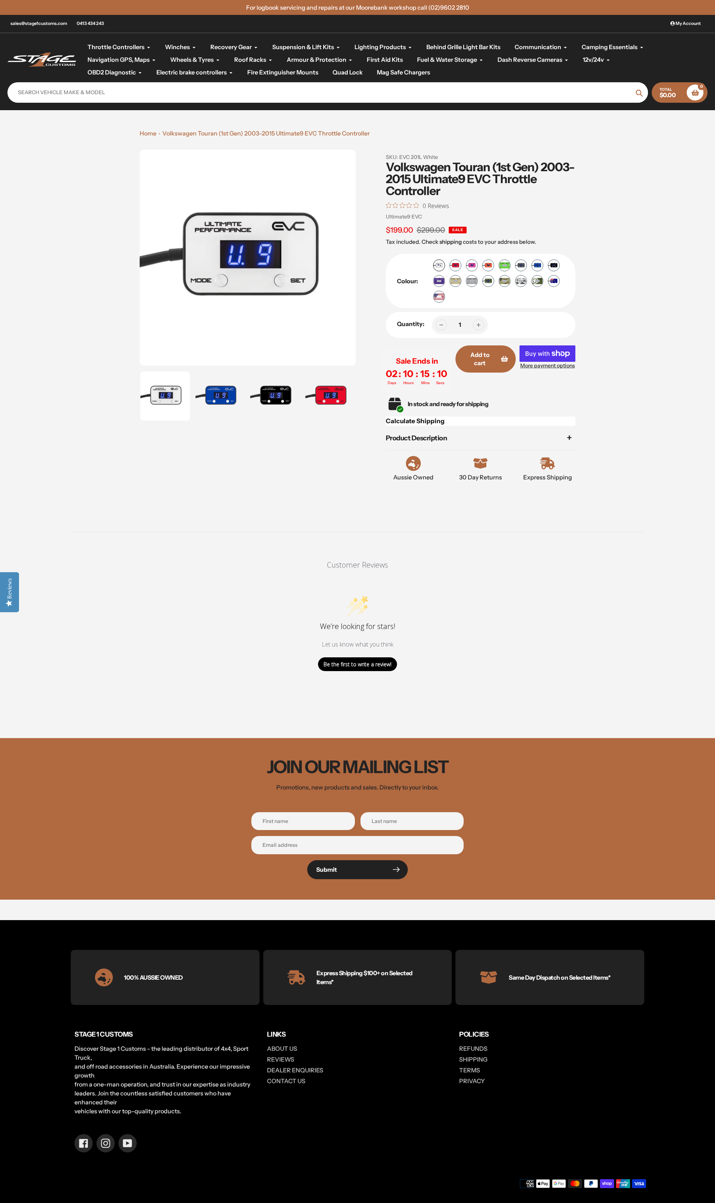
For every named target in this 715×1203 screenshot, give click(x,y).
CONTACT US (286, 1081)
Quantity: (411, 324)
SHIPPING (473, 1059)
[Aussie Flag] (554, 281)
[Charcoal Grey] (521, 265)
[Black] (554, 265)
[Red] (455, 265)
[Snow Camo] (521, 281)
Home (148, 133)
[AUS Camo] (505, 281)
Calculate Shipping (415, 421)
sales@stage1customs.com (38, 23)
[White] (439, 265)
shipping (450, 241)
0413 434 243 (90, 23)
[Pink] (472, 265)
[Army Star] (537, 281)
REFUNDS (473, 1048)
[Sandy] (455, 281)
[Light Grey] (472, 281)
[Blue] (537, 265)
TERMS (469, 1070)
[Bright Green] (505, 265)
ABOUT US (282, 1048)
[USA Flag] (439, 297)
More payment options (547, 365)
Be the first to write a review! (357, 664)
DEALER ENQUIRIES (295, 1070)
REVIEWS (280, 1059)
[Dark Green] (488, 281)
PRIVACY (472, 1081)
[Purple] (439, 281)
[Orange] (488, 265)
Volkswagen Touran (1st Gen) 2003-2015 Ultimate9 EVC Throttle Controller (266, 133)
